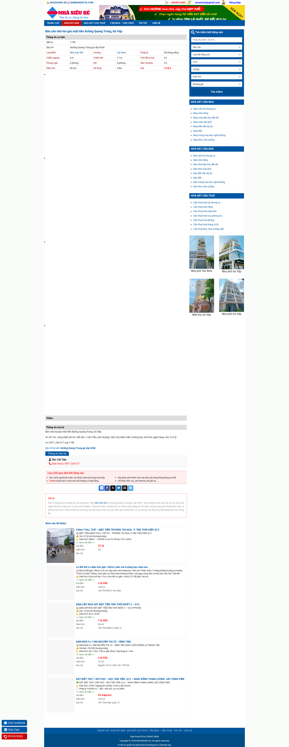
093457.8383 (178, 2)
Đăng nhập (235, 2)
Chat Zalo (13, 729)
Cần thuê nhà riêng (203, 207)
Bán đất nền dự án (202, 173)
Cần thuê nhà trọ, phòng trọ (207, 215)
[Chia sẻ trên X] (113, 488)
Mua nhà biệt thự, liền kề (205, 117)
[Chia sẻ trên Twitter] (118, 488)
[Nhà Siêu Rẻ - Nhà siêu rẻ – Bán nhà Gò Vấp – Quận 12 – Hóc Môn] (69, 12)
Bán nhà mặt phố (202, 169)
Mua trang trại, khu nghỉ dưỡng (209, 135)
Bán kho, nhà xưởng (203, 186)
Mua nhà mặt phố (202, 122)
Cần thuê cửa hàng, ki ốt (205, 224)
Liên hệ (156, 23)
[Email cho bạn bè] (124, 488)
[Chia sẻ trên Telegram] (130, 488)
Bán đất (197, 177)
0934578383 (15, 736)
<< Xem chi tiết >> (85, 543)
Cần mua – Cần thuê (122, 23)
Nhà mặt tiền (76, 52)
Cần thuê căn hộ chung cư (206, 202)
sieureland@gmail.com (207, 2)
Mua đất (197, 131)
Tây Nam (121, 52)
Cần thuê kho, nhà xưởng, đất (208, 229)
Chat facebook (16, 722)
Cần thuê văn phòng (203, 220)
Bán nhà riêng (200, 160)
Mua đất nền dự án (203, 126)
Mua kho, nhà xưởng (204, 139)
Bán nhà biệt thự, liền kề (205, 164)
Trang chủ (53, 23)
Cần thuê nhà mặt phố (204, 211)
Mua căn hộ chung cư (204, 108)
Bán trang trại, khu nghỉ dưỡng (209, 182)
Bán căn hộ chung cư (204, 155)
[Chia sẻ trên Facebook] (107, 488)
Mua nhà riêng (200, 113)
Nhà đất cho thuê (94, 23)
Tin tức (143, 23)
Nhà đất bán (71, 23)
